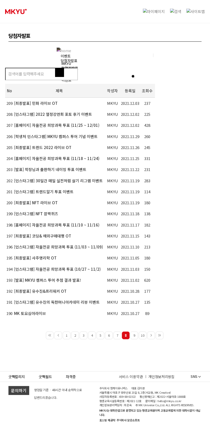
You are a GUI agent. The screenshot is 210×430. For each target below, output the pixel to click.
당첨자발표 (69, 60)
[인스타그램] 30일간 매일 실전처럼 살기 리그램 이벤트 (58, 180)
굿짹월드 (45, 376)
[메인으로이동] (65, 50)
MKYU (66, 63)
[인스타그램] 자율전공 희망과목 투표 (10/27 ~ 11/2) (57, 269)
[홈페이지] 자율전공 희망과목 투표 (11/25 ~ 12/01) (56, 125)
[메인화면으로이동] (16, 11)
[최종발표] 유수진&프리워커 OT (40, 291)
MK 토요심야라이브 (30, 313)
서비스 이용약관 (131, 376)
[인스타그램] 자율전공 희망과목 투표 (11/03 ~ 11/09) (58, 247)
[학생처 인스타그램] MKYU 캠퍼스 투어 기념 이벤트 (56, 136)
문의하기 (18, 390)
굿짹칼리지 (16, 376)
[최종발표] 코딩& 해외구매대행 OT (42, 236)
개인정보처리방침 (161, 376)
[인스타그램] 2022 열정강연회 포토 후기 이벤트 (53, 114)
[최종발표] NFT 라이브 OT (36, 202)
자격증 (71, 376)
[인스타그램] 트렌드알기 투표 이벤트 (44, 191)
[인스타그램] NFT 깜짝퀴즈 (36, 213)
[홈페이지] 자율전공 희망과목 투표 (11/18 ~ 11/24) (56, 158)
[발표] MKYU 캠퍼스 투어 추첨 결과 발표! (47, 280)
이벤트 (66, 56)
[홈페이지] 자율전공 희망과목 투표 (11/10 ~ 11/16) (56, 225)
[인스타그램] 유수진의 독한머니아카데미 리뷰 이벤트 (57, 302)
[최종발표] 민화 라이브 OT (36, 103)
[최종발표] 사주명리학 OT (35, 258)
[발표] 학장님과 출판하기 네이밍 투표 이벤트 (50, 169)
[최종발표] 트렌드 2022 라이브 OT (42, 147)
